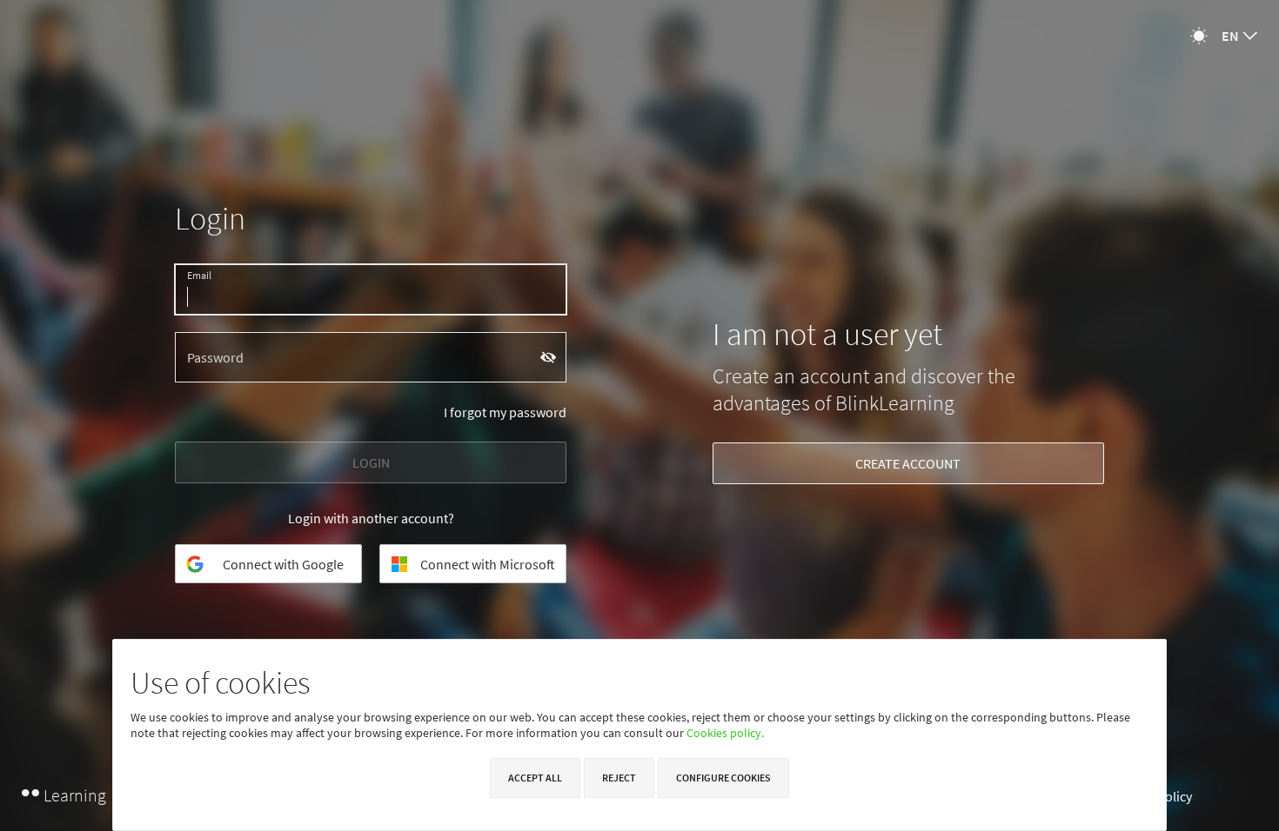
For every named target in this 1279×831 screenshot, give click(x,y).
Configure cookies (723, 777)
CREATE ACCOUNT (908, 463)
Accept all (535, 777)
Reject (619, 777)
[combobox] (1239, 35)
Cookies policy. (725, 733)
